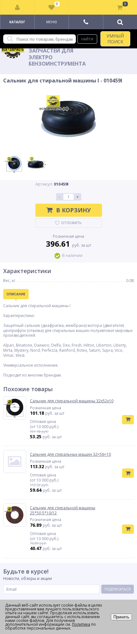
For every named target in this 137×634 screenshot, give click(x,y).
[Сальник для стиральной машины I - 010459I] (68, 119)
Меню (51, 22)
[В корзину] (128, 419)
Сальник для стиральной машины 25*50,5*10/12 (62, 510)
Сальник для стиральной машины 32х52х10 (71, 401)
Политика (81, 624)
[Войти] (17, 7)
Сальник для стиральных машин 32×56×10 (70, 454)
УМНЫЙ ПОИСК (115, 39)
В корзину (73, 210)
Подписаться (118, 589)
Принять (121, 617)
